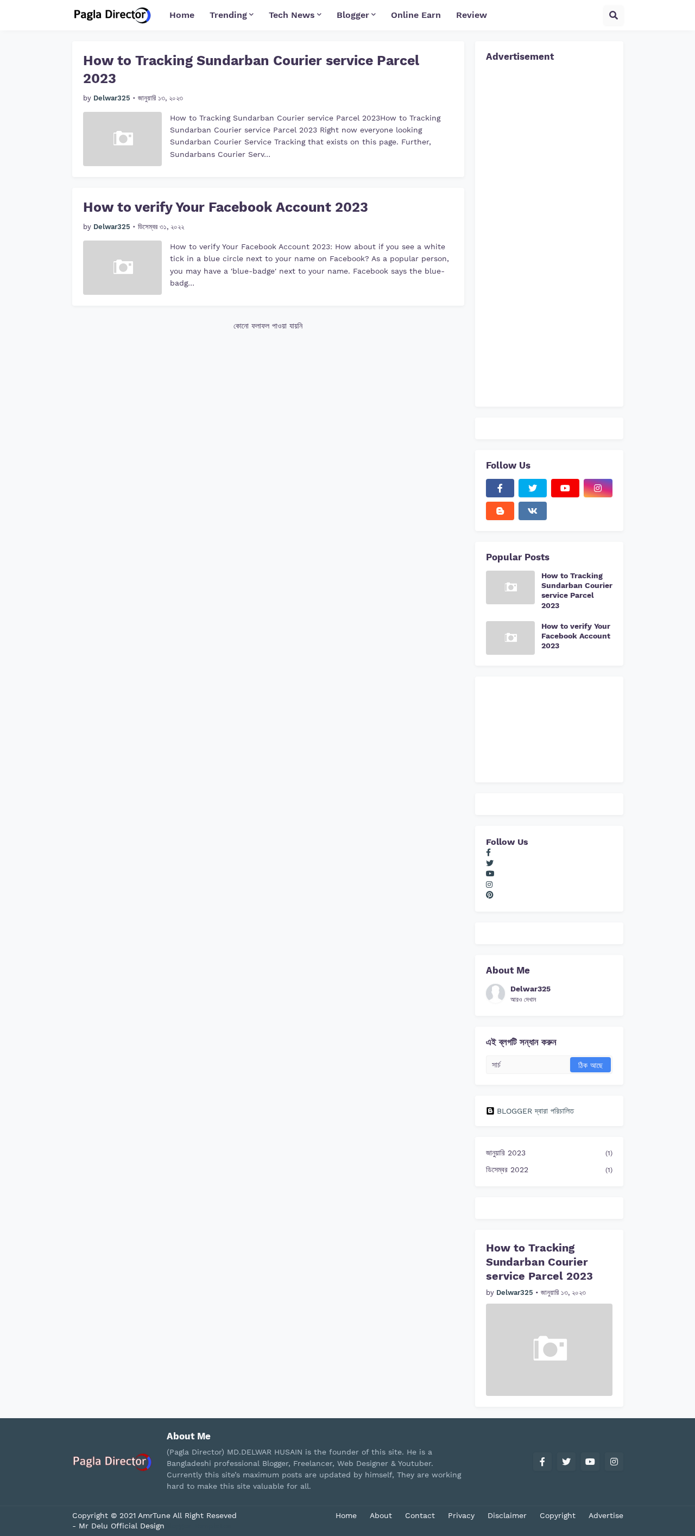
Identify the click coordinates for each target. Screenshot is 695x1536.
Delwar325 (530, 988)
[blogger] (500, 511)
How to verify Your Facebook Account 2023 (225, 207)
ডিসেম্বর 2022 (549, 1169)
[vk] (533, 511)
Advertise (606, 1515)
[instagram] (598, 488)
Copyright (558, 1515)
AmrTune (155, 1515)
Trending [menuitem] (228, 15)
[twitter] (533, 488)
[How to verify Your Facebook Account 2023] (122, 268)
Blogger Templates (198, 1525)
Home (346, 1515)
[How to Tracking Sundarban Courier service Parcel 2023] (122, 139)
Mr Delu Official (108, 1525)
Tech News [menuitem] (292, 15)
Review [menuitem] (471, 15)
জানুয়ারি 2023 (549, 1152)
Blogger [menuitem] (353, 15)
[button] (613, 15)
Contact (420, 1515)
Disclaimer (507, 1515)
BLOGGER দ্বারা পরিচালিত (535, 1111)
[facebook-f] (500, 488)
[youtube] (565, 488)
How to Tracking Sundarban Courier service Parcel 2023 (251, 69)
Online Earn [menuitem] (416, 15)
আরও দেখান (523, 999)
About (381, 1515)
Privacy (461, 1515)
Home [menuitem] (181, 15)
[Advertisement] (549, 233)
